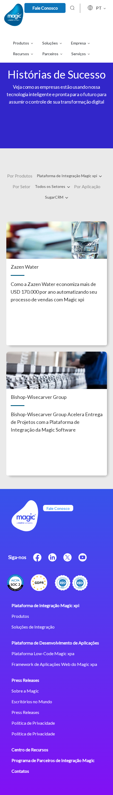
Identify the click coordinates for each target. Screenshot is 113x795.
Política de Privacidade (33, 722)
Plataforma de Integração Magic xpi (67, 175)
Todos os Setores (50, 186)
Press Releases (25, 680)
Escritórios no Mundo (32, 701)
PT (99, 7)
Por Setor (21, 186)
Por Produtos (19, 175)
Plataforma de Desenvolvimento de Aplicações (55, 642)
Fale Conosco (45, 7)
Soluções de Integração (33, 626)
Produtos (20, 616)
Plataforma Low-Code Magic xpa (43, 653)
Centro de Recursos (30, 749)
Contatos (20, 771)
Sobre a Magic (25, 690)
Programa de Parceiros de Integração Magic (53, 760)
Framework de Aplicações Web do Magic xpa (54, 664)
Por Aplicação (87, 186)
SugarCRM (54, 197)
